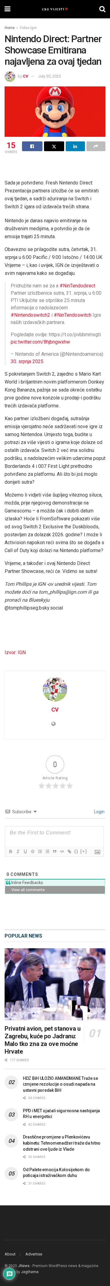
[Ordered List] (39, 851)
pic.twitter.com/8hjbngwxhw (40, 342)
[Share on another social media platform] (96, 146)
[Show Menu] (7, 9)
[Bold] (10, 851)
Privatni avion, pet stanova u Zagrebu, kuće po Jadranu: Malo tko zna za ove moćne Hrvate (42, 1040)
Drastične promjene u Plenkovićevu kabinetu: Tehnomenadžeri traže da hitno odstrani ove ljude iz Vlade (62, 1143)
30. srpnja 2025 (27, 361)
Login (99, 811)
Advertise (33, 1254)
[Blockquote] (54, 851)
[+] (83, 851)
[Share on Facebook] (32, 146)
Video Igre (28, 28)
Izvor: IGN (15, 652)
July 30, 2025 (49, 76)
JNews (24, 1266)
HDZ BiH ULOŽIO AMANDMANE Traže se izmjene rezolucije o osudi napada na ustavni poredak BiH (60, 1084)
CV (25, 76)
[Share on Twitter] (54, 146)
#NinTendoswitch (72, 315)
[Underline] (25, 851)
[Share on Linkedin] (75, 146)
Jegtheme (29, 1272)
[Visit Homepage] (55, 9)
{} (76, 851)
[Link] (69, 851)
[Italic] (17, 851)
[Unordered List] (47, 851)
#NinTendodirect (77, 286)
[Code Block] (61, 851)
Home (10, 28)
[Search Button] (102, 9)
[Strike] (32, 851)
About (10, 1254)
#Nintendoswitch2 (30, 315)
